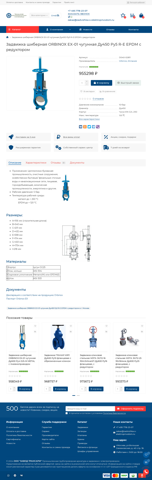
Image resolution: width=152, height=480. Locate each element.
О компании (56, 29)
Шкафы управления (88, 451)
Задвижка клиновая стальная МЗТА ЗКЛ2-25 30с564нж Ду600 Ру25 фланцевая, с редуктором (128, 361)
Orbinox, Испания (128, 61)
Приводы (82, 443)
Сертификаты (13, 439)
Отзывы (110, 29)
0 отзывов (98, 98)
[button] (73, 395)
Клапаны (82, 435)
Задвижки (82, 427)
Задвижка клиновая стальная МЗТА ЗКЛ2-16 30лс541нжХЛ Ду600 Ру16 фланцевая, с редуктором (93, 361)
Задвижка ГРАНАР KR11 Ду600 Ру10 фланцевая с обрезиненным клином (57, 358)
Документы (77, 162)
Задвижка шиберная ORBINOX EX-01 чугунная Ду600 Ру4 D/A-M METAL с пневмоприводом (22, 359)
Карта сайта (48, 439)
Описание (14, 162)
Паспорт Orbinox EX (17, 298)
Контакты (134, 29)
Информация (14, 422)
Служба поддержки (54, 422)
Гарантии (57, 2)
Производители (50, 435)
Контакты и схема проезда (38, 2)
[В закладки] (35, 326)
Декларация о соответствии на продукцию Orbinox (34, 295)
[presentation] (6, 356)
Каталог (82, 422)
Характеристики (36, 162)
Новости (87, 29)
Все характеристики (89, 119)
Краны (80, 439)
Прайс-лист (69, 2)
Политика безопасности (19, 435)
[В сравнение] (35, 332)
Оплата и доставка (14, 2)
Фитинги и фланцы (87, 447)
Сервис (46, 431)
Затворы (82, 431)
